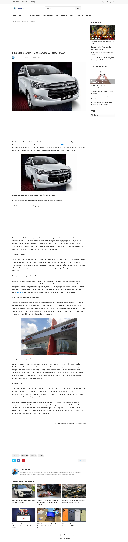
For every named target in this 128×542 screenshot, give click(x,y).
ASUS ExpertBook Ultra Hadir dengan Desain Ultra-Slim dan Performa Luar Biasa (48, 526)
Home (24, 21)
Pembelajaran (48, 15)
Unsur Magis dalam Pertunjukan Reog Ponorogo (101, 37)
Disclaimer (25, 2)
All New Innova (66, 145)
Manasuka (90, 15)
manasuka (24, 455)
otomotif (33, 455)
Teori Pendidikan (34, 15)
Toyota (41, 455)
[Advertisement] (49, 38)
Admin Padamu (19, 57)
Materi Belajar (61, 15)
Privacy (33, 2)
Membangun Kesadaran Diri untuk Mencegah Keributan (101, 81)
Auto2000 (20, 292)
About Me (16, 2)
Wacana (80, 15)
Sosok (72, 15)
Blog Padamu (66, 538)
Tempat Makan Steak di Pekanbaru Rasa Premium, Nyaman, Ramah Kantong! (47, 502)
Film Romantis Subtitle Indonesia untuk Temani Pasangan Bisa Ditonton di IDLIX (23, 526)
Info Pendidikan (18, 15)
